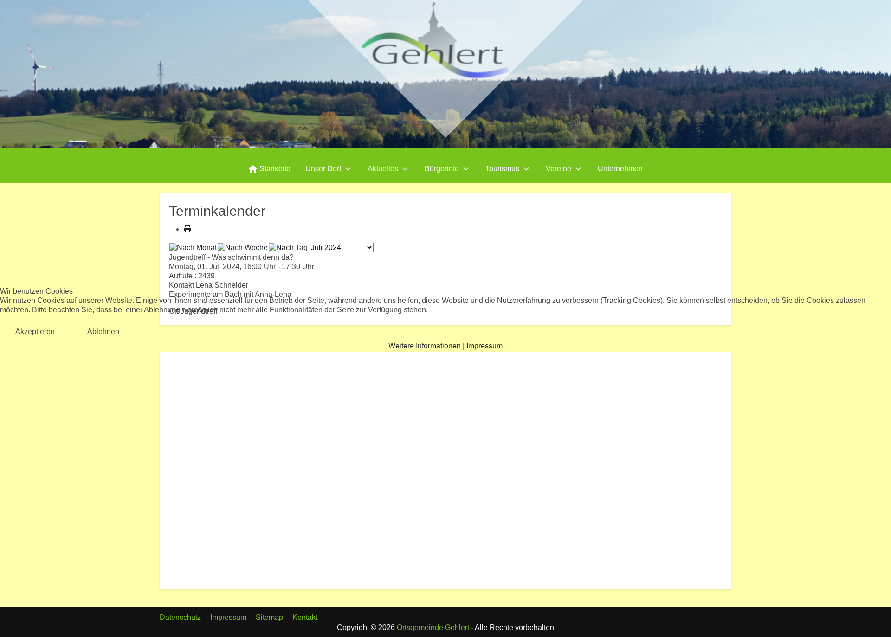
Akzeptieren (35, 331)
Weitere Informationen (424, 346)
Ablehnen (103, 331)
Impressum (484, 346)
